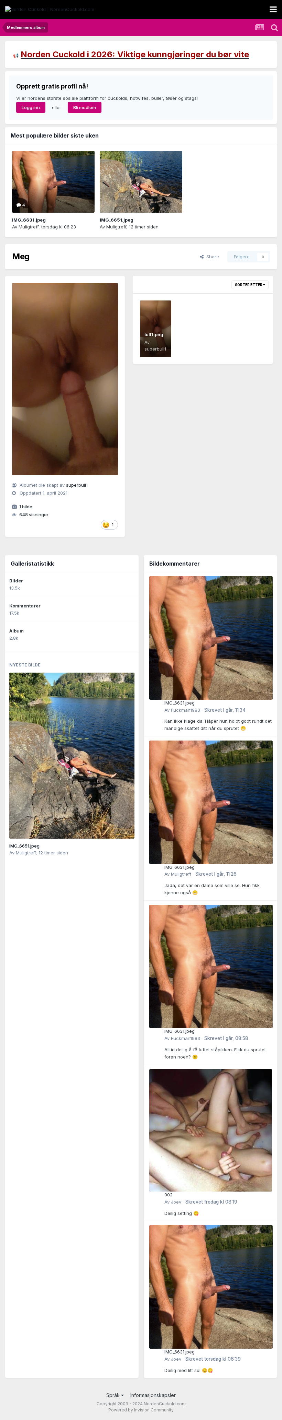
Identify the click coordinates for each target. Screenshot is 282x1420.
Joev (176, 1202)
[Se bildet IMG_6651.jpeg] (141, 182)
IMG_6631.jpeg (29, 220)
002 (168, 1194)
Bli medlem (84, 107)
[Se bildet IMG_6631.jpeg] (53, 182)
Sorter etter (249, 285)
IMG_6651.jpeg (116, 220)
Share (211, 256)
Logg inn (31, 107)
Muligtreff (29, 226)
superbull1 (77, 485)
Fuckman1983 (185, 710)
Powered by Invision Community (141, 1409)
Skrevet (225, 710)
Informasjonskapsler (153, 1395)
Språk (113, 1395)
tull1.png (153, 334)
